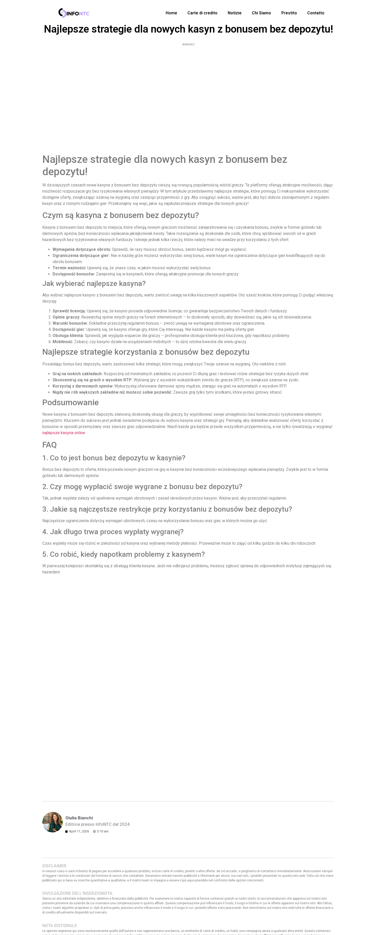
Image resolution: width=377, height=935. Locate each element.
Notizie (235, 13)
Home (171, 13)
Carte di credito (202, 13)
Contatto (315, 13)
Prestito (289, 13)
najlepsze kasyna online (63, 432)
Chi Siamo (261, 13)
